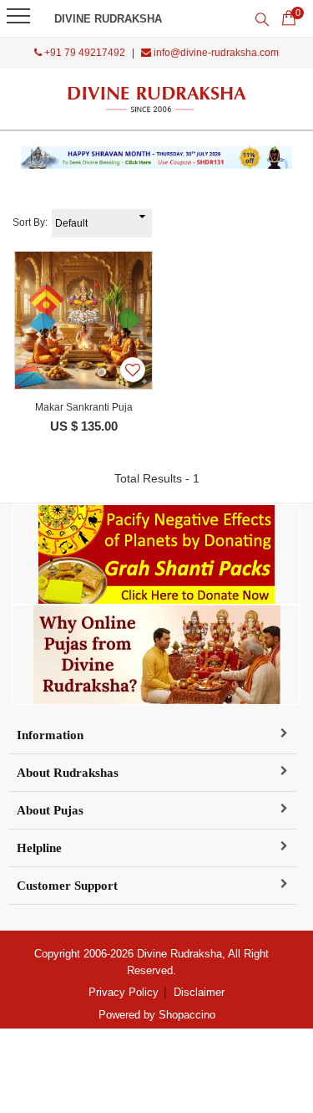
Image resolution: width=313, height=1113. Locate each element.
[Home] (157, 99)
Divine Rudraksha (108, 19)
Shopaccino (187, 1014)
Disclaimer (199, 992)
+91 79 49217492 (83, 53)
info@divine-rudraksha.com (215, 53)
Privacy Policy (123, 992)
